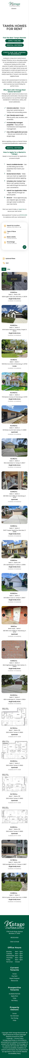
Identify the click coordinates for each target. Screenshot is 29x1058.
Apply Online (14, 41)
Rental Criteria (14, 45)
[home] (14, 4)
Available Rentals (14, 994)
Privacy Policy (19, 1038)
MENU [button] (14, 8)
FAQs (14, 998)
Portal (14, 974)
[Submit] (24, 247)
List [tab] (4, 269)
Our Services (14, 1016)
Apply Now (22, 209)
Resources (14, 981)
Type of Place (11, 231)
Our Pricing (14, 1018)
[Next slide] (25, 281)
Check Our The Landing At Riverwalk (14, 53)
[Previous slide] (3, 281)
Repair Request (15, 978)
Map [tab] (8, 269)
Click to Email (14, 942)
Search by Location (13, 225)
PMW (21, 1036)
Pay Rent (14, 976)
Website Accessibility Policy (17, 1052)
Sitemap (10, 1038)
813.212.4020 (23, 215)
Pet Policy (14, 1000)
